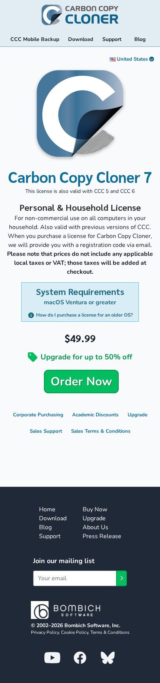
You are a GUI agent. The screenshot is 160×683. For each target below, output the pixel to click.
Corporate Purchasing (38, 415)
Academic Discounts (95, 415)
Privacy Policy (45, 632)
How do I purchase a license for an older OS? (84, 315)
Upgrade (137, 415)
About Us (95, 527)
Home (47, 509)
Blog (45, 527)
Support (50, 536)
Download (53, 518)
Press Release (102, 536)
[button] (133, 461)
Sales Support (46, 431)
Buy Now (95, 509)
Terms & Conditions (109, 632)
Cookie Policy (74, 632)
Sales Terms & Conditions (101, 431)
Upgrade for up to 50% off (86, 357)
